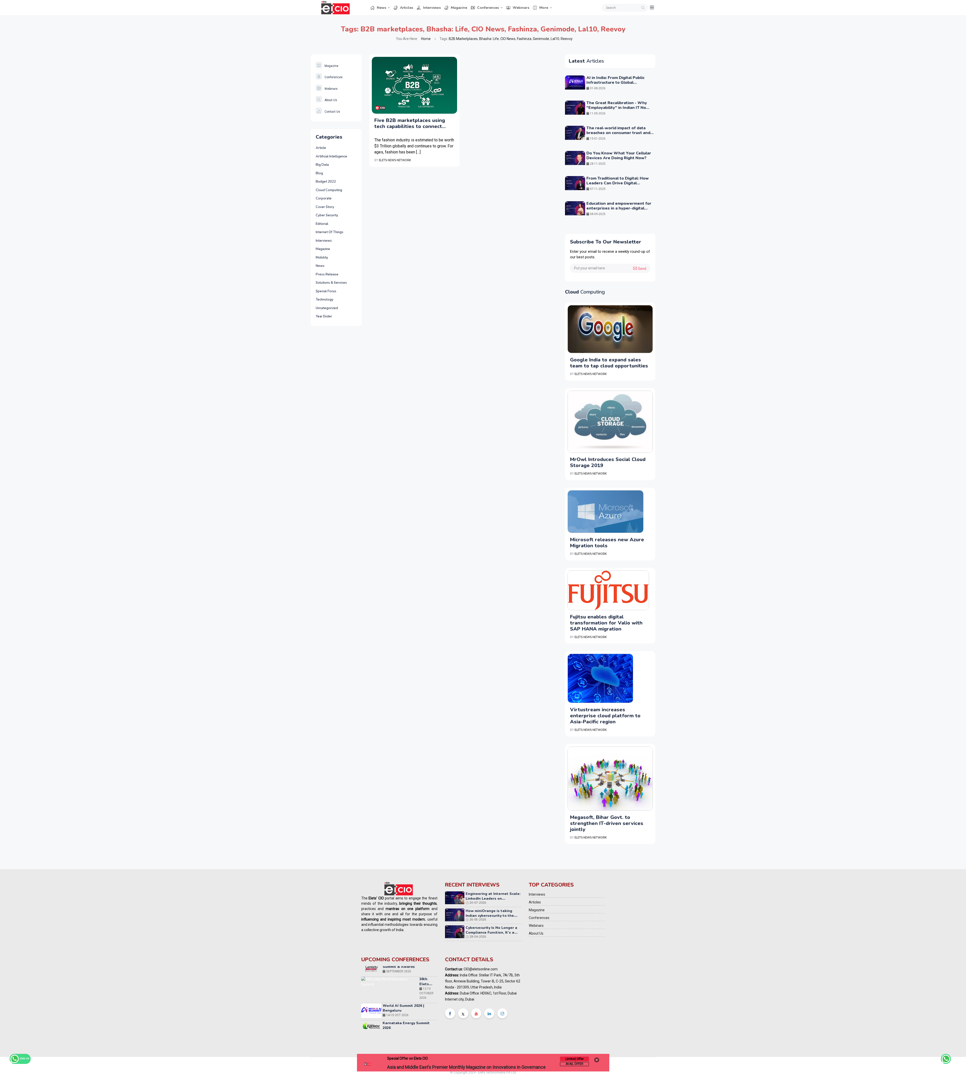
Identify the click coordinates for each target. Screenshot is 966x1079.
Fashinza (522, 29)
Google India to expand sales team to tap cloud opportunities (609, 362)
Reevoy (613, 29)
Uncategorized (327, 308)
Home (426, 39)
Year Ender (324, 316)
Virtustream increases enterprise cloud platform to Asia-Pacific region (605, 715)
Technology (324, 299)
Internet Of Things (329, 232)
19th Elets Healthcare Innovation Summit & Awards (409, 1005)
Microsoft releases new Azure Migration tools (607, 542)
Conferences (488, 7)
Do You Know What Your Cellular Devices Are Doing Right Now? (618, 155)
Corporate (324, 198)
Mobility (322, 257)
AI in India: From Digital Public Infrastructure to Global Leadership (615, 82)
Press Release (327, 274)
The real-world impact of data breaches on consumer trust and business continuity (618, 132)
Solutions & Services (331, 282)
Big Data (322, 164)
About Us (331, 100)
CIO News (487, 29)
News (381, 7)
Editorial (322, 224)
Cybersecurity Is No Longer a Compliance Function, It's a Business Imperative (491, 932)
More (543, 7)
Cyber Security (327, 215)
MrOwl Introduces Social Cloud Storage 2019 (608, 462)
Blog (319, 173)
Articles (406, 7)
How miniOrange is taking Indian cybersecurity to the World (490, 915)
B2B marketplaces (391, 29)
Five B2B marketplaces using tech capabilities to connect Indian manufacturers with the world (411, 123)
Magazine (459, 7)
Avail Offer (574, 1064)
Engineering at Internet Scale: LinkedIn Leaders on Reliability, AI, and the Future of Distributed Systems (493, 901)
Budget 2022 (326, 181)
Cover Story (325, 207)
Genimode (558, 29)
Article (321, 148)
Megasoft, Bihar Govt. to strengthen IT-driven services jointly (606, 823)
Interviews (432, 7)
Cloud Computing (329, 190)
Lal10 (587, 29)
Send (641, 268)
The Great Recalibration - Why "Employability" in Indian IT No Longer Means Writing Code (616, 107)
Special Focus (326, 291)
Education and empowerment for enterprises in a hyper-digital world (618, 208)
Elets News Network (395, 160)
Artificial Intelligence (331, 156)
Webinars (521, 7)
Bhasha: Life (447, 29)
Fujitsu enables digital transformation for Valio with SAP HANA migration (606, 622)
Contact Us (332, 111)
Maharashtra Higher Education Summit (425, 1027)
